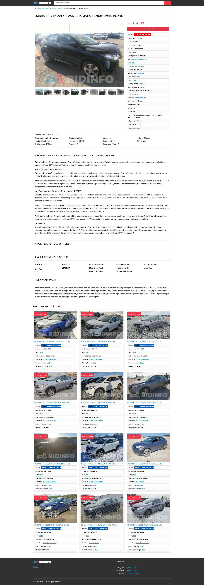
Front (143, 87)
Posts (35, 567)
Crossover (136, 76)
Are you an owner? (148, 29)
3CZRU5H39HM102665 (139, 59)
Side (50, 366)
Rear (95, 485)
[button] (122, 23)
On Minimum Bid (140, 97)
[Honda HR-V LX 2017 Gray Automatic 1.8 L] (148, 386)
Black (135, 80)
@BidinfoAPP (132, 568)
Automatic (141, 73)
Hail (48, 363)
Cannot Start (139, 66)
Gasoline (135, 94)
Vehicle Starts (94, 543)
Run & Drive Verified (49, 359)
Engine (142, 83)
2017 (133, 63)
